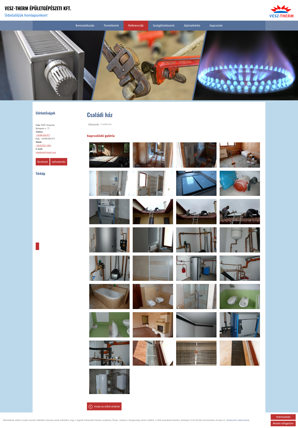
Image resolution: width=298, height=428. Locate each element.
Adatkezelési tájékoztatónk (237, 420)
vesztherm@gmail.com (46, 152)
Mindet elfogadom (283, 423)
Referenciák (136, 25)
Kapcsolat (216, 25)
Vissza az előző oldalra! (107, 406)
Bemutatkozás (85, 25)
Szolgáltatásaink (164, 25)
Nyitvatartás (58, 161)
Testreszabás (283, 416)
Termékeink (111, 25)
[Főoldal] (281, 11)
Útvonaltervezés (37, 246)
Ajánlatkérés (192, 25)
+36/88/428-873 (43, 135)
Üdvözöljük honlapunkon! (38, 11)
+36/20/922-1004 (43, 145)
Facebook (42, 161)
